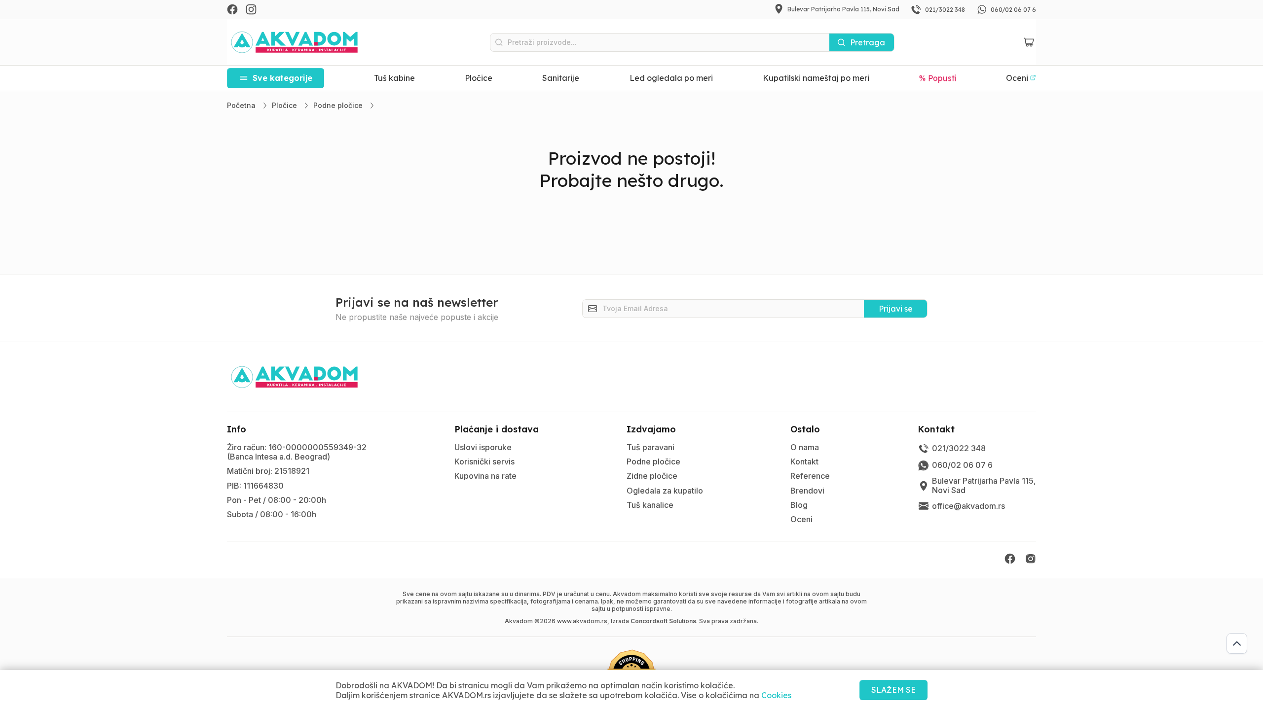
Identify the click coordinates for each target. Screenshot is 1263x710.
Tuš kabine (394, 78)
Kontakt (804, 461)
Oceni (801, 519)
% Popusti (937, 78)
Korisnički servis (484, 461)
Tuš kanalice (650, 505)
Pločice (478, 78)
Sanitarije (560, 78)
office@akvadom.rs (968, 506)
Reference (810, 476)
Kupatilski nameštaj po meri (816, 78)
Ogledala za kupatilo (665, 491)
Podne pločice (653, 461)
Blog (799, 505)
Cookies (776, 695)
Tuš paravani (650, 447)
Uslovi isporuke (483, 447)
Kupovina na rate (485, 476)
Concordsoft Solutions (663, 621)
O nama (804, 447)
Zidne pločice (652, 476)
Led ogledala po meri (671, 78)
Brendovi (807, 491)
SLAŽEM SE (893, 690)
